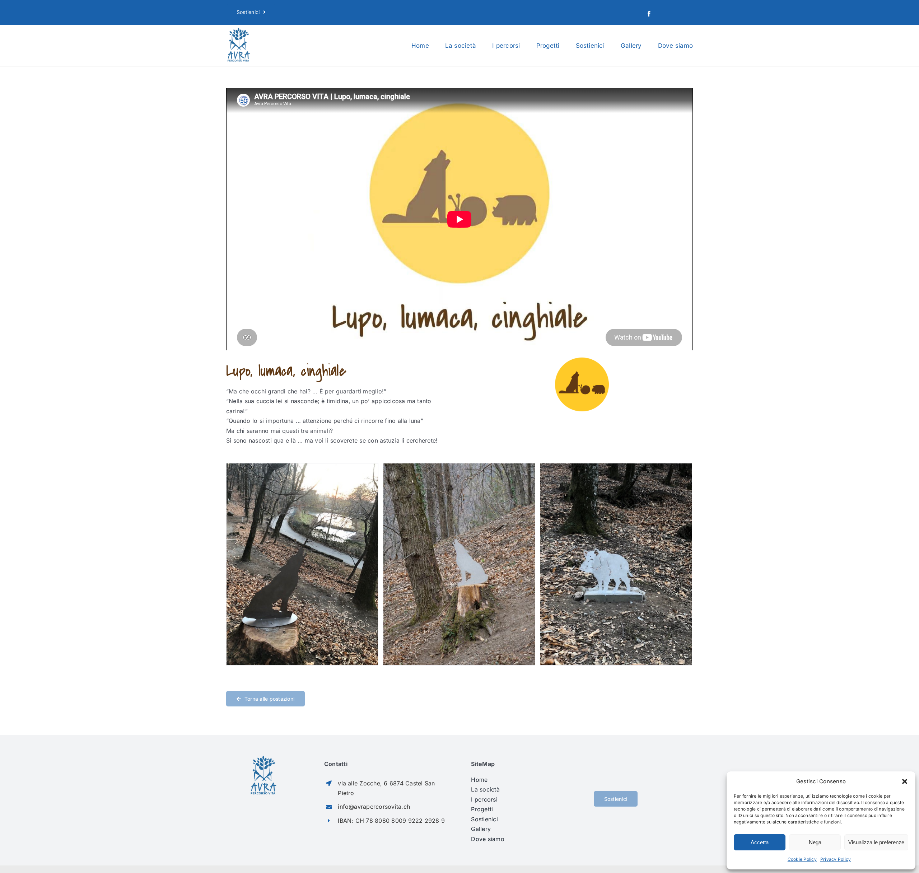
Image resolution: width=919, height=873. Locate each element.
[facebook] (649, 14)
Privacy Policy (835, 859)
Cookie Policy (802, 859)
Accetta (760, 842)
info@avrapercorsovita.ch (374, 806)
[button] (904, 781)
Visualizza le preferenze (876, 842)
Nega (815, 842)
